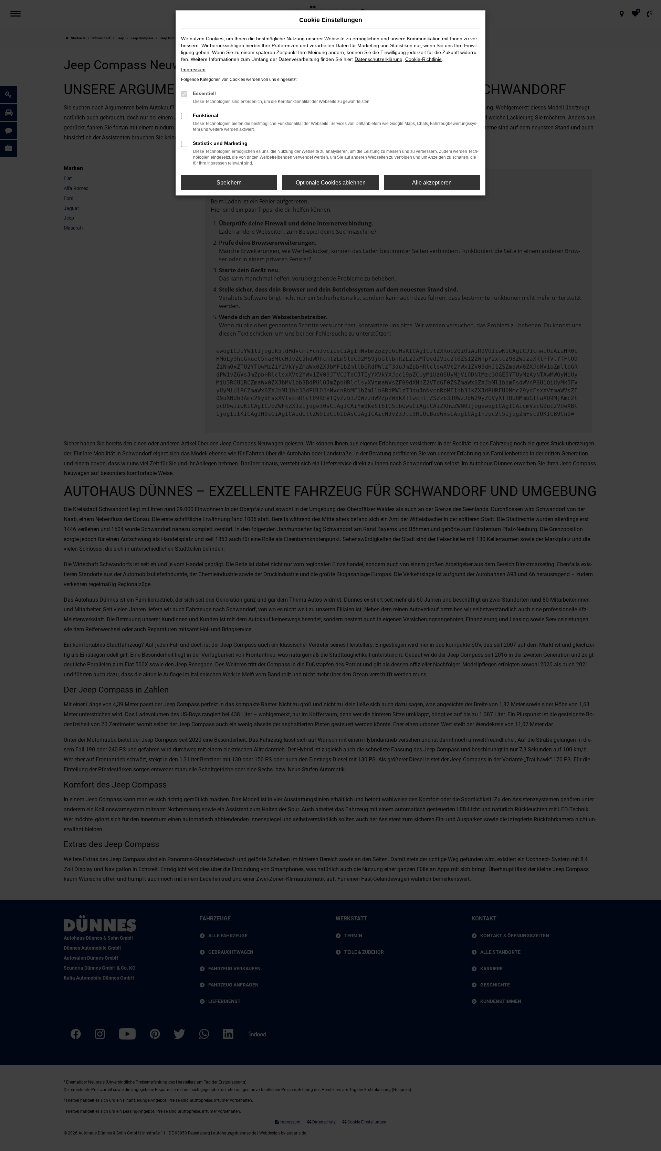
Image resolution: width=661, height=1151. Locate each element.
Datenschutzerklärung (378, 59)
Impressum (193, 69)
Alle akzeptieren (432, 183)
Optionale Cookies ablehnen (331, 183)
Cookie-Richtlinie (423, 59)
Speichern (229, 183)
